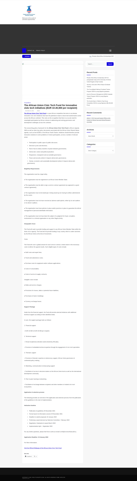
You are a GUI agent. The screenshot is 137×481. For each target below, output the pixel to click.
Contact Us (30, 50)
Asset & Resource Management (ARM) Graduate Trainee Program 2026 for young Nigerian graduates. (99, 96)
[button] (111, 50)
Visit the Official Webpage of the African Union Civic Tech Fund (43, 448)
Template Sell (26, 478)
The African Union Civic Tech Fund (35, 113)
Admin (38, 110)
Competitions (27, 102)
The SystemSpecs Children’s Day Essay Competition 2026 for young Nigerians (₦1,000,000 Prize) (100, 103)
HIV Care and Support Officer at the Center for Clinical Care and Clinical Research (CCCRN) (98, 120)
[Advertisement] (68, 35)
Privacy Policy (40, 50)
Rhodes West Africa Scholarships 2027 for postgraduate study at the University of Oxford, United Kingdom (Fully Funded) (99, 79)
